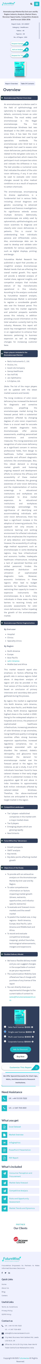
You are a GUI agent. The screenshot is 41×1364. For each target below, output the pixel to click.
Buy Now (20, 1056)
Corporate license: (19, 1041)
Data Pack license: (19, 1027)
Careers (5, 1295)
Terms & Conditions (10, 1307)
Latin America (13, 661)
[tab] (11, 83)
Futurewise (24, 1358)
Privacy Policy (7, 1311)
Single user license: (20, 1032)
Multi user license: (19, 1037)
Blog (3, 1292)
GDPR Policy (6, 1314)
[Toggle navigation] (36, 4)
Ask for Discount (20, 1049)
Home (4, 1284)
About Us (5, 1288)
